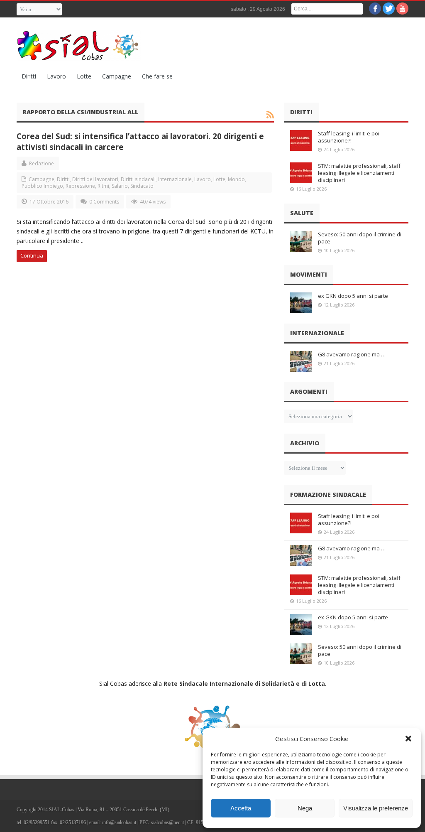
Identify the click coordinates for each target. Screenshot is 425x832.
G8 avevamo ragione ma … (352, 354)
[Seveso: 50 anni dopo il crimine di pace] (301, 241)
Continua (31, 255)
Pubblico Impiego (42, 185)
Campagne (116, 76)
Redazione (41, 163)
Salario (120, 185)
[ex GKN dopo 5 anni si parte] (301, 302)
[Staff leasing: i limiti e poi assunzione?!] (301, 140)
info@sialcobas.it (119, 822)
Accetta (240, 808)
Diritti (29, 76)
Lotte (84, 76)
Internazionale (175, 179)
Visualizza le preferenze (375, 808)
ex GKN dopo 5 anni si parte (353, 295)
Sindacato (142, 185)
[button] (408, 738)
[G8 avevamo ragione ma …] (301, 361)
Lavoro (56, 76)
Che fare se (157, 76)
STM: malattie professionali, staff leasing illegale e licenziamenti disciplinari (359, 173)
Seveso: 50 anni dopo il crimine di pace (359, 238)
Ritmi (103, 185)
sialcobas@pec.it (167, 822)
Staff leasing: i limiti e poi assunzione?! (348, 137)
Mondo (236, 179)
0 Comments (104, 201)
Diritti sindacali (138, 179)
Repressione (80, 185)
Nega (305, 808)
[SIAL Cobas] (79, 45)
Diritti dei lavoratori (95, 179)
